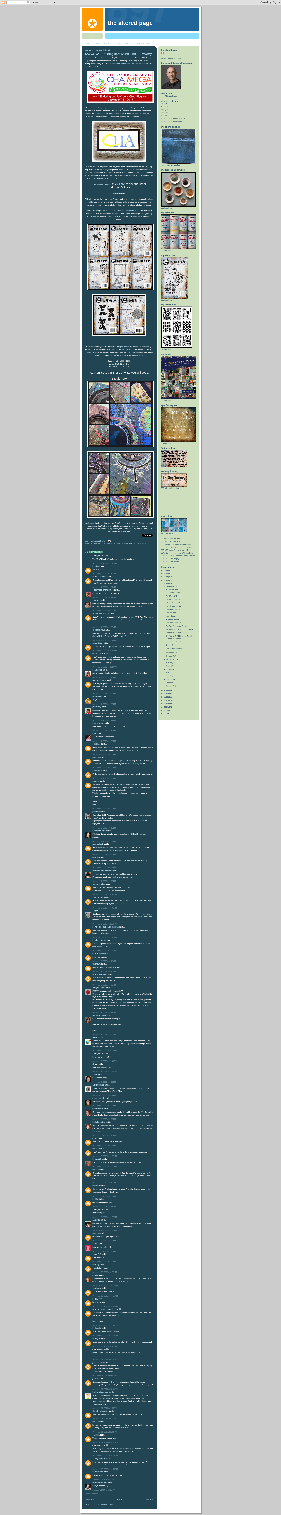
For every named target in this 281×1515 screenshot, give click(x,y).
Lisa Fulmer (97, 670)
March (169, 679)
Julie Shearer (98, 1362)
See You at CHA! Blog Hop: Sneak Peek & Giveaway (118, 54)
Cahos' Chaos (98, 953)
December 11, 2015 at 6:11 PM (104, 1419)
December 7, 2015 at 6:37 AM (104, 598)
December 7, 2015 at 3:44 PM (104, 720)
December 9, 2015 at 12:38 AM (104, 1167)
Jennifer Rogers (99, 940)
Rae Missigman (99, 680)
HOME (86, 43)
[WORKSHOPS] (122, 43)
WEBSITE (165, 104)
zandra (95, 1074)
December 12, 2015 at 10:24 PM (105, 1456)
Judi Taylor (96, 1328)
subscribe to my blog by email (173, 118)
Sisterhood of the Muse (103, 590)
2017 (166, 577)
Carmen (96, 1435)
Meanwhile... (170, 616)
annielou (96, 1220)
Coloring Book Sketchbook (176, 633)
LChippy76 (96, 1159)
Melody (95, 1264)
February (170, 683)
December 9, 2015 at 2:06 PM (104, 1241)
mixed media (134, 543)
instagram (165, 110)
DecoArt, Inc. (98, 630)
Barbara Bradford (100, 1392)
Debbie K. (96, 857)
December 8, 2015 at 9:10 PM (104, 1135)
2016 (166, 580)
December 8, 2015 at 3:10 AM (104, 961)
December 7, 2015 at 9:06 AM (104, 611)
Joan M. (95, 1379)
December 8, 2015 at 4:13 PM (104, 1082)
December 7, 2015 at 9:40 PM (104, 855)
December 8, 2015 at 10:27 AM (104, 1051)
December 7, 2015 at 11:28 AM (104, 667)
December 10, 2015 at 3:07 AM (104, 1272)
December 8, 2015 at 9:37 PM (104, 1146)
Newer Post (89, 1499)
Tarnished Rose (99, 1015)
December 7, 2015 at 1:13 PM (104, 677)
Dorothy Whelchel (100, 1411)
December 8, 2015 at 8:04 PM (104, 1119)
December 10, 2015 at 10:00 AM (105, 1285)
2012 (166, 697)
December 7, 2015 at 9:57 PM (104, 881)
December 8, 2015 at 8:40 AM (104, 1035)
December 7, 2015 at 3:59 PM (104, 731)
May (168, 673)
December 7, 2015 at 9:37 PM (104, 841)
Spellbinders (124, 347)
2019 (166, 570)
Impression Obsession (131, 211)
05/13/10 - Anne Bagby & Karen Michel (176, 550)
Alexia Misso (98, 1085)
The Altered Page (130, 23)
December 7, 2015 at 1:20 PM (104, 694)
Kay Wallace (97, 1472)
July (168, 666)
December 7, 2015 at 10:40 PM (104, 908)
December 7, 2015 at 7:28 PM (104, 778)
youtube (164, 115)
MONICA (95, 781)
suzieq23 (96, 744)
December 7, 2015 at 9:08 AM (104, 627)
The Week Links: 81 (173, 609)
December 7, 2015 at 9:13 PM (104, 828)
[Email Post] (109, 541)
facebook (164, 107)
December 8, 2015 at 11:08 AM (104, 1072)
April (168, 676)
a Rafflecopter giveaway (101, 184)
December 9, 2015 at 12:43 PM (104, 1230)
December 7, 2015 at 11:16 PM (104, 924)
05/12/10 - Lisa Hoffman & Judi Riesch (176, 547)
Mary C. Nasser (99, 576)
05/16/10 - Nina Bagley (170, 559)
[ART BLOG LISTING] (145, 43)
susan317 (96, 1254)
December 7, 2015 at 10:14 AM (104, 651)
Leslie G (95, 1037)
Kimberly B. (97, 771)
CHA (99, 543)
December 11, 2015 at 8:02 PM (104, 1432)
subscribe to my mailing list (171, 121)
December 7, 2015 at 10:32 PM (104, 894)
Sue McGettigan (99, 831)
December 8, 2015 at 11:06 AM (104, 1061)
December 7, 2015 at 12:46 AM (104, 563)
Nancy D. (96, 1339)
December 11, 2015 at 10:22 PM (105, 1442)
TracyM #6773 (98, 988)
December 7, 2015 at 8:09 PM (104, 809)
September (170, 659)
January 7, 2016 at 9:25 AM (103, 1479)
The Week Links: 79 (173, 642)
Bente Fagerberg (99, 1482)
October (169, 656)
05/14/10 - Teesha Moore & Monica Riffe (177, 553)
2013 (166, 694)
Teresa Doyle (98, 884)
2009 (166, 707)
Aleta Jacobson (99, 1458)
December (170, 586)
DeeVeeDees (171, 613)
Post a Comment (91, 1494)
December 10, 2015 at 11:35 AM (105, 1325)
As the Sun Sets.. (172, 589)
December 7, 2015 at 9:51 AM (104, 640)
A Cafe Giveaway (172, 619)
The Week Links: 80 (173, 623)
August (169, 663)
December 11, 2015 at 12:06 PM (105, 1389)
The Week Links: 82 (173, 599)
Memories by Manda (101, 871)
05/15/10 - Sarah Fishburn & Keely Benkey (178, 556)
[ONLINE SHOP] (102, 43)
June (168, 669)
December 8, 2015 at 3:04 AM (104, 951)
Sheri (94, 733)
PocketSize (97, 643)
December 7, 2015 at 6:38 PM (104, 754)
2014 (166, 690)
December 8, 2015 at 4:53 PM (104, 1106)
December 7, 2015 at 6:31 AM (104, 587)
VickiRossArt (98, 1109)
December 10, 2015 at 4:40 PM (104, 1346)
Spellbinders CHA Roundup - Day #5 (180, 629)
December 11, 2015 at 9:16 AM (104, 1360)
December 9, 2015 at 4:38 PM (104, 1262)
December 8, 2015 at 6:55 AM (104, 1013)
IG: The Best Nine (173, 593)
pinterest (164, 113)
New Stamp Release (174, 648)
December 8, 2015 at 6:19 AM (104, 972)
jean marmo (97, 723)
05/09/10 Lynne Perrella (170, 538)
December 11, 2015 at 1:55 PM (104, 1408)
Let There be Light (173, 603)
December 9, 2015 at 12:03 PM (104, 1217)
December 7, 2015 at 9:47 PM (104, 868)
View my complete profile (171, 58)
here (122, 184)
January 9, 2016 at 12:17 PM (103, 1490)
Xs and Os (170, 645)
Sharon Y (96, 600)
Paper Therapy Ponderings (104, 1309)
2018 (166, 574)
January (169, 686)
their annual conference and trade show (123, 64)
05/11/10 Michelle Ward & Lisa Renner (176, 544)
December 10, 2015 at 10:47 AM (105, 1306)
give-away (106, 543)
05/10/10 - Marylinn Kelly (171, 541)
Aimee (95, 1138)
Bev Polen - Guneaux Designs (105, 927)
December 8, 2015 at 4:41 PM (104, 1095)
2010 (166, 704)
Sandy (95, 1275)
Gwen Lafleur (98, 653)
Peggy (95, 1299)
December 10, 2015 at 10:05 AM (105, 1296)
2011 (166, 700)
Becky (95, 1199)
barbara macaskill (100, 614)
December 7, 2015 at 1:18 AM (104, 574)
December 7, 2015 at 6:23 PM (104, 741)
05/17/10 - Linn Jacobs (170, 562)
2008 (166, 710)
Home (119, 1499)
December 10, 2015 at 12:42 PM (105, 1336)
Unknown (96, 757)
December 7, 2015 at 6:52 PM (104, 768)
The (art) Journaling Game (176, 626)
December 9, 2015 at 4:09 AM (104, 1196)
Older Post (149, 1499)
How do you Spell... (173, 606)
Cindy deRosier (99, 1098)
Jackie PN (96, 812)
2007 (166, 714)
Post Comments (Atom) (105, 1504)
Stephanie (96, 1288)
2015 (166, 583)
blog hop (94, 543)
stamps (143, 543)
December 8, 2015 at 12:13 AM (104, 937)
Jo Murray (96, 707)
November (170, 653)
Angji (94, 910)
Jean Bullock (97, 844)
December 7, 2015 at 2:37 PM (104, 704)
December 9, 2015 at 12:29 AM (104, 1156)
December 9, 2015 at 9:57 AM (104, 1207)
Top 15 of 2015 (171, 596)
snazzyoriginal (99, 897)
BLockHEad (97, 696)
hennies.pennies (99, 974)
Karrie (95, 566)
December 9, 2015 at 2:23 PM (104, 1251)
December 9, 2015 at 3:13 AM (104, 1183)
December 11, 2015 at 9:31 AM (104, 1376)
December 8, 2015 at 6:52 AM (104, 985)
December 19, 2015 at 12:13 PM (105, 1469)
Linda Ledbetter (99, 1122)
